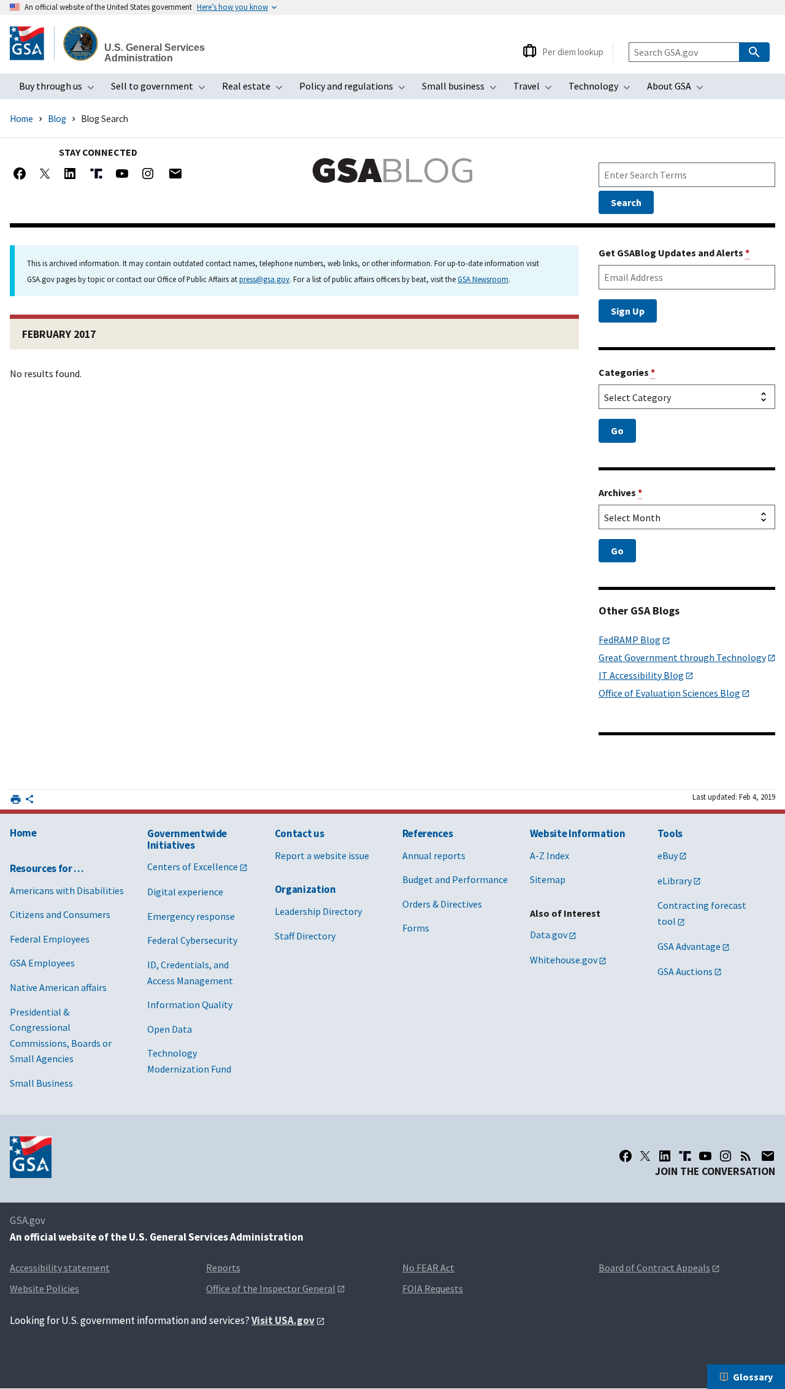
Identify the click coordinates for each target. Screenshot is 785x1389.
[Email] (175, 173)
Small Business (41, 1083)
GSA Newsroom (483, 279)
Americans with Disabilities (67, 890)
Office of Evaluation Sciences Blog (669, 693)
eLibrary (674, 880)
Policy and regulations (356, 89)
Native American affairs (58, 987)
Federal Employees (50, 939)
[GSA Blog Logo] (392, 170)
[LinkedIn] (665, 1156)
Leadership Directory (318, 911)
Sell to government (162, 89)
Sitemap (547, 879)
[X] (44, 173)
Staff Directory (305, 936)
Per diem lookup (572, 52)
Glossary (753, 1377)
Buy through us (60, 89)
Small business (463, 89)
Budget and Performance (455, 879)
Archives (620, 492)
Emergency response (191, 916)
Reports (223, 1267)
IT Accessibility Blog (641, 675)
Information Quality (189, 1004)
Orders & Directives (442, 904)
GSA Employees (42, 963)
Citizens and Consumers (60, 914)
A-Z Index (549, 855)
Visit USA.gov (283, 1320)
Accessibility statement (60, 1267)
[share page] (29, 801)
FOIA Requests (432, 1288)
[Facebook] (19, 173)
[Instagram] (148, 173)
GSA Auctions (685, 971)
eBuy (667, 855)
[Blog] (746, 1156)
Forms (415, 928)
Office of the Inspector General (270, 1288)
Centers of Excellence (192, 866)
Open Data (169, 1029)
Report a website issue (322, 855)
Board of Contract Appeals (654, 1267)
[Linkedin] (70, 173)
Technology (603, 89)
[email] (767, 1156)
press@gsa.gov (264, 279)
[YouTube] (122, 173)
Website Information (578, 833)
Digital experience (185, 892)
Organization (305, 889)
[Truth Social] (96, 173)
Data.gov (548, 934)
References (427, 833)
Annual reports (433, 855)
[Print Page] (15, 799)
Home (21, 118)
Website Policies (44, 1288)
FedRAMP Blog (630, 639)
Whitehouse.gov (563, 960)
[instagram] (725, 1156)
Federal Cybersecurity (192, 940)
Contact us (299, 833)
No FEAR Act (428, 1267)
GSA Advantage (689, 946)
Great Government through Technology (682, 657)
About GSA (679, 89)
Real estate (256, 89)
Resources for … (47, 868)
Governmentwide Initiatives (187, 839)
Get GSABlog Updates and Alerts (674, 253)
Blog (57, 118)
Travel (536, 89)
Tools (670, 833)
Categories (627, 372)
